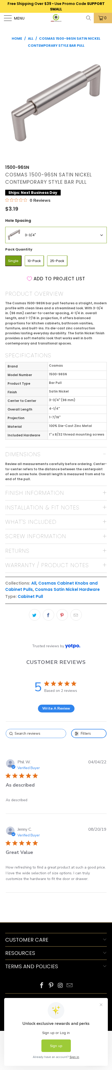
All (33, 583)
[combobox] (56, 235)
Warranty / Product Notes (47, 565)
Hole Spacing (18, 220)
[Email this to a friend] (76, 615)
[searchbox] (36, 733)
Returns (17, 551)
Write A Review (56, 708)
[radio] (13, 260)
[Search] (88, 18)
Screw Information (35, 536)
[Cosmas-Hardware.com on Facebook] (42, 986)
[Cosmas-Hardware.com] (56, 18)
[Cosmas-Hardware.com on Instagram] (60, 986)
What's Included (31, 522)
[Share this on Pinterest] (62, 615)
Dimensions (23, 454)
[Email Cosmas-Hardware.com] (70, 986)
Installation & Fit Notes (42, 507)
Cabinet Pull (30, 596)
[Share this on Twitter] (34, 615)
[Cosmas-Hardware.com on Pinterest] (51, 986)
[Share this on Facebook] (48, 615)
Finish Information (34, 493)
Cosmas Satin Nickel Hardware (67, 589)
